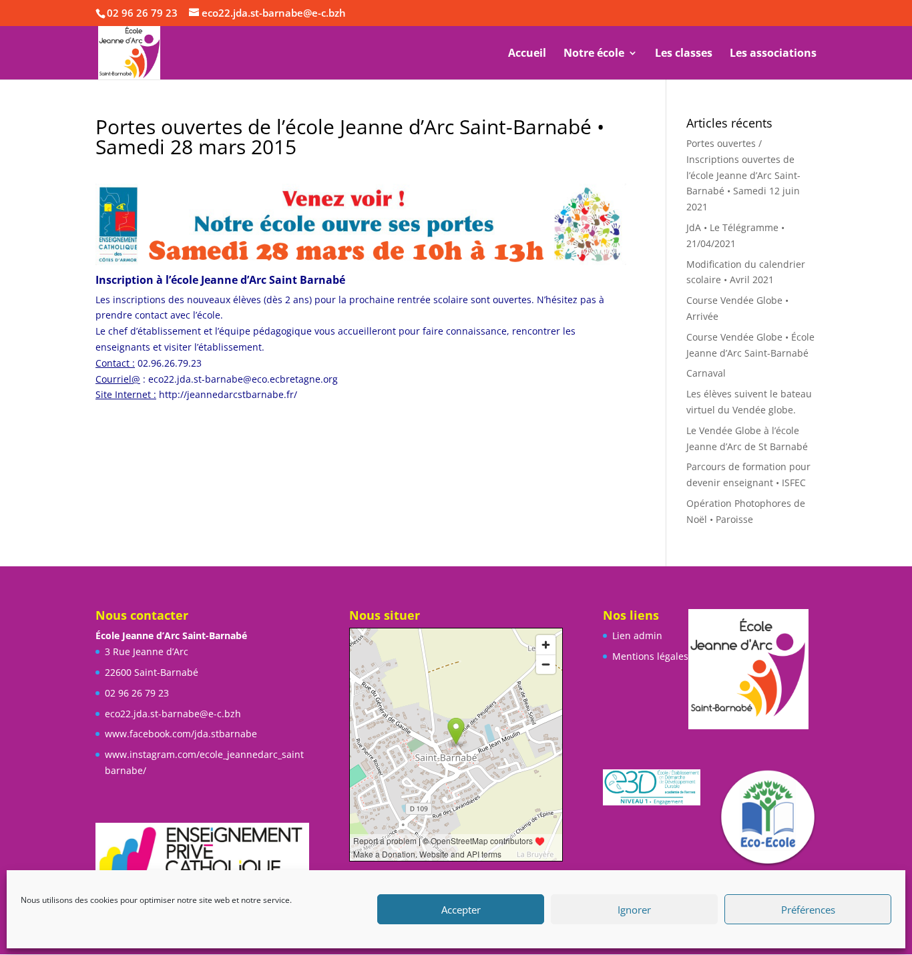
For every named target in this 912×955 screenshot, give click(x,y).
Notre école (593, 54)
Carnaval (706, 373)
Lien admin (637, 635)
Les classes (683, 54)
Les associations (773, 54)
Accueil (527, 54)
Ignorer (634, 909)
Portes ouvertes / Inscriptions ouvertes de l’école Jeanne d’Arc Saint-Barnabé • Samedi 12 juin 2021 (743, 175)
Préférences (808, 909)
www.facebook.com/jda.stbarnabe (181, 733)
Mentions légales (650, 656)
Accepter (461, 909)
